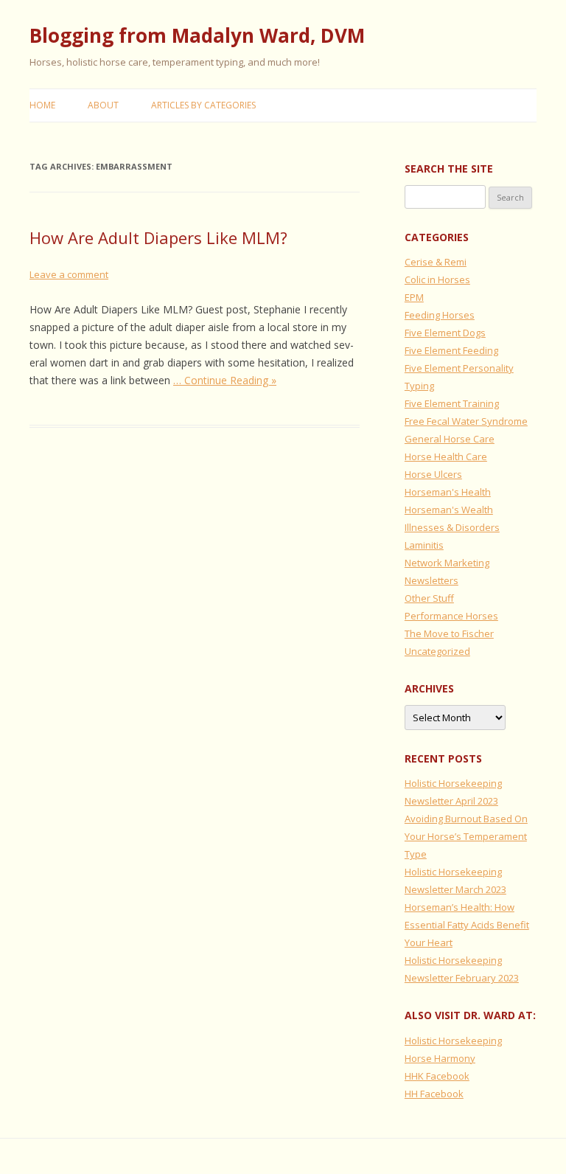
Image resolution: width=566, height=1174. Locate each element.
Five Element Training (452, 403)
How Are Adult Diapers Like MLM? (158, 237)
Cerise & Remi (436, 261)
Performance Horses (451, 615)
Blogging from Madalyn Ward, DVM (197, 35)
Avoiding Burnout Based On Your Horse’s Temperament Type (466, 836)
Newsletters (431, 580)
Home (42, 105)
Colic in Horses (437, 279)
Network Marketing (447, 562)
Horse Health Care (446, 456)
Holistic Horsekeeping (453, 1040)
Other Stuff (429, 598)
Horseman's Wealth (449, 509)
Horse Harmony (440, 1058)
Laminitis (424, 545)
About (103, 105)
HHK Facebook (437, 1076)
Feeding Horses (440, 315)
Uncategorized (437, 651)
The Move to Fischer (449, 633)
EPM (414, 297)
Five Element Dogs (445, 332)
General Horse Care (450, 438)
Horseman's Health (448, 492)
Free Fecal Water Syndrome (466, 421)
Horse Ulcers (433, 474)
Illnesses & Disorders (452, 527)
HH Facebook (434, 1093)
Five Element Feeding (451, 350)
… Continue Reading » (224, 380)
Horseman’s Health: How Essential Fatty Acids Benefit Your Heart (467, 924)
